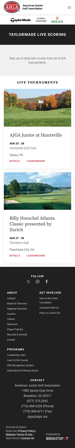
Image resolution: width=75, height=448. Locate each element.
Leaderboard (36, 161)
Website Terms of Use (19, 434)
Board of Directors (17, 303)
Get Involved (50, 292)
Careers (11, 313)
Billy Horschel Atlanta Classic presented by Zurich (32, 224)
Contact (11, 298)
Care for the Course (17, 360)
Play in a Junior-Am (49, 312)
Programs (15, 349)
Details (15, 161)
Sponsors (12, 324)
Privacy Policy (26, 430)
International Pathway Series (22, 370)
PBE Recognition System (20, 365)
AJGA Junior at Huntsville (36, 135)
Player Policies (15, 329)
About (12, 292)
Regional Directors (17, 308)
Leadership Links (16, 355)
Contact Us (27, 438)
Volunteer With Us (49, 307)
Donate (11, 339)
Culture (11, 319)
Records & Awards (17, 334)
